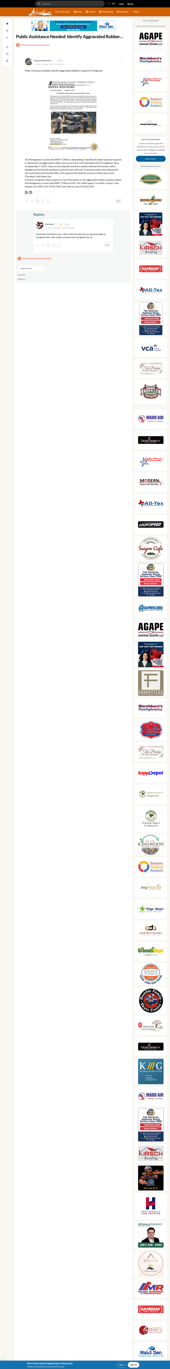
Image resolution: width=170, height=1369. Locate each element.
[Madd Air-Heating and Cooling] (150, 419)
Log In (121, 4)
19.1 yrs (60, 61)
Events (92, 11)
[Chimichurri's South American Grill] (150, 440)
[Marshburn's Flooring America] (150, 60)
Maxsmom (49, 224)
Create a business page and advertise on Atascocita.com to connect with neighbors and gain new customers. (150, 149)
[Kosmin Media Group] (150, 1072)
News (79, 11)
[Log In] (7, 31)
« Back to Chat (26, 268)
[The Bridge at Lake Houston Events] (150, 369)
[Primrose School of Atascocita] (150, 820)
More (136, 11)
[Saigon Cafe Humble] (150, 549)
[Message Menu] (120, 59)
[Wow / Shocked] (43, 201)
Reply (118, 201)
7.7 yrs (66, 224)
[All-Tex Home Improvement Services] (150, 290)
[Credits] (7, 61)
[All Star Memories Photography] (150, 81)
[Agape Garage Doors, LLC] (150, 39)
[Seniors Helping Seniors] (150, 103)
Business (124, 11)
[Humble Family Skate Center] (150, 1001)
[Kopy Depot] (150, 773)
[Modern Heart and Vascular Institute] (150, 483)
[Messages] (7, 54)
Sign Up (130, 4)
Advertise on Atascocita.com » (151, 166)
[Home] (7, 24)
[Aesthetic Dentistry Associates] (150, 930)
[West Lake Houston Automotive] (150, 179)
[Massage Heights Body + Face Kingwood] (150, 1264)
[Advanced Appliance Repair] (150, 609)
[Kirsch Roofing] (150, 248)
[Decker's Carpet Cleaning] (150, 730)
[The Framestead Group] (150, 683)
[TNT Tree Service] (150, 1179)
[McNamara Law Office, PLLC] (150, 1235)
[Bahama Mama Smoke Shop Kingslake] (150, 201)
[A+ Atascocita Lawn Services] (150, 1026)
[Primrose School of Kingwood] (150, 795)
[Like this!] (27, 201)
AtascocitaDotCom (42, 60)
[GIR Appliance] (150, 319)
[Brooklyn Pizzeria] (150, 393)
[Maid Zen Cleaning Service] (73, 25)
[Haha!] (38, 201)
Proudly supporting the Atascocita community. (151, 26)
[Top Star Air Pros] (150, 909)
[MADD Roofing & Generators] (150, 1288)
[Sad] (48, 201)
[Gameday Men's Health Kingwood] (150, 269)
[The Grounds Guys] (150, 952)
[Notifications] (7, 47)
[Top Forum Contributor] (61, 224)
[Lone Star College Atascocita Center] (150, 225)
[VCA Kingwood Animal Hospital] (150, 347)
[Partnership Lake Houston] (150, 1207)
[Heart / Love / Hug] (32, 201)
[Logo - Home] (40, 12)
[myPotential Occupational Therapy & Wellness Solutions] (150, 888)
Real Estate (107, 11)
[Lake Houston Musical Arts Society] (150, 1331)
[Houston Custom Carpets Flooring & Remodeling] (150, 124)
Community (64, 12)
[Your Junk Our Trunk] (150, 975)
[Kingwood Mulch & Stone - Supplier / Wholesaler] (150, 845)
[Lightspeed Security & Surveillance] (150, 525)
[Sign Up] (7, 37)
